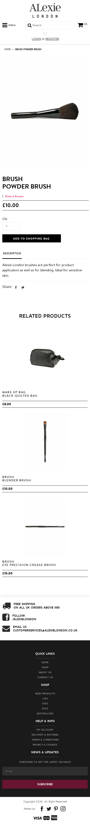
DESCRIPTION (12, 253)
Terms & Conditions (45, 739)
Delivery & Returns (45, 734)
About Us (45, 672)
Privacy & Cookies (45, 744)
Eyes (45, 703)
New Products (45, 693)
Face (45, 708)
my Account (45, 729)
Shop (45, 667)
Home (7, 49)
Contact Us (45, 677)
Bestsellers (45, 713)
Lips (45, 698)
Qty (4, 219)
